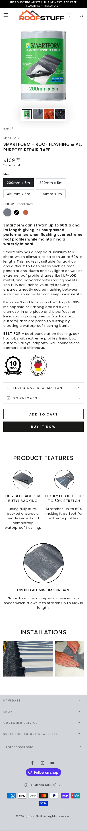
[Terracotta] (26, 212)
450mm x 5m (18, 194)
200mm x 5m (18, 183)
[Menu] (6, 15)
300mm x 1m (51, 194)
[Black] (16, 212)
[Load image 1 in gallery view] (27, 114)
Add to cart (43, 414)
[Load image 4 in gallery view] (60, 114)
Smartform (11, 138)
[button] (69, 15)
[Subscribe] (81, 747)
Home (7, 128)
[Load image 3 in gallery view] (49, 114)
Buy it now (43, 426)
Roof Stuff (35, 816)
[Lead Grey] (7, 212)
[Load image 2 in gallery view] (38, 114)
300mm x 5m (51, 183)
